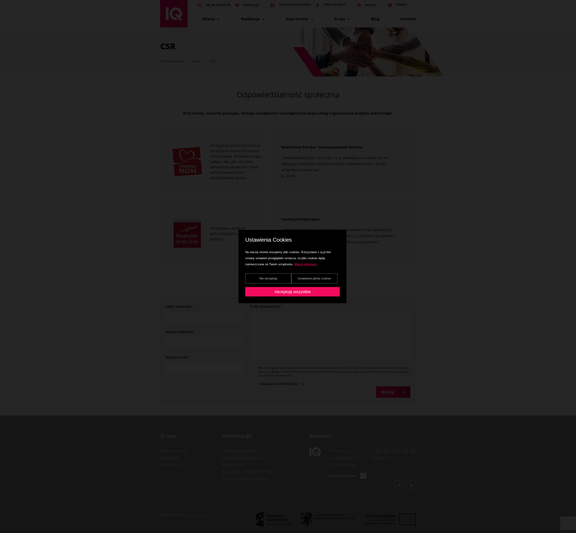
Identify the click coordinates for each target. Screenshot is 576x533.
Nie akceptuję (268, 278)
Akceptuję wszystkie (292, 292)
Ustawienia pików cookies (314, 278)
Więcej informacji (305, 264)
